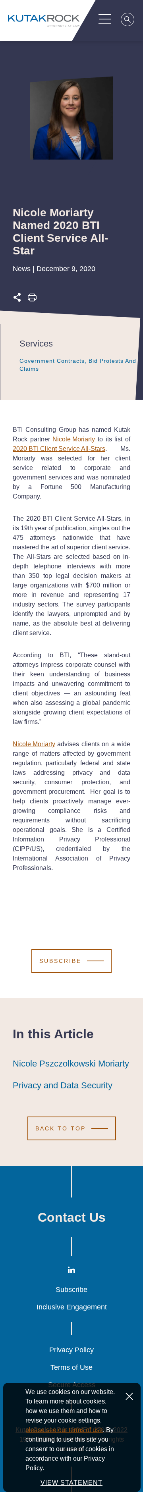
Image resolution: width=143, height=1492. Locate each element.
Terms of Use (71, 1367)
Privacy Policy (71, 1350)
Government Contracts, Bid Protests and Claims (77, 365)
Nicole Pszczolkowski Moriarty (71, 1063)
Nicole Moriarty (73, 439)
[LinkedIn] (71, 1271)
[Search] (128, 21)
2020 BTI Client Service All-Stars (59, 448)
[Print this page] (32, 299)
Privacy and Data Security (62, 1085)
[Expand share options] (17, 299)
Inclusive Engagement (72, 1307)
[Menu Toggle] (105, 19)
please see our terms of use (64, 1430)
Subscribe (71, 1290)
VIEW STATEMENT (71, 1482)
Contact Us (72, 1217)
